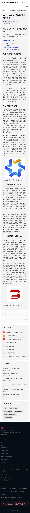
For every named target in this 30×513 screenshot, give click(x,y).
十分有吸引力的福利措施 (12, 50)
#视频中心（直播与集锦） (10, 414)
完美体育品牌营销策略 (10, 346)
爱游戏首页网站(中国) (22, 488)
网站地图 (3, 462)
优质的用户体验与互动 (11, 47)
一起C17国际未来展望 (10, 342)
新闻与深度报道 (4, 450)
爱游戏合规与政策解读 (10, 335)
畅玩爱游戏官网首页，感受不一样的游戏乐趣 (16, 356)
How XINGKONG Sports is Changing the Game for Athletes (14, 384)
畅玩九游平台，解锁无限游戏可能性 (11, 368)
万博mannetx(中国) (11, 488)
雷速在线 (20, 497)
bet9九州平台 (4, 491)
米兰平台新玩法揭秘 (10, 353)
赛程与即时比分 (4, 447)
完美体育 (22, 491)
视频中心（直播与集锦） (6, 456)
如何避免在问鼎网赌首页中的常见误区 (12, 373)
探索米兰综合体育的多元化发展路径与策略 (13, 389)
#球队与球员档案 (18, 411)
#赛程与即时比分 (13, 408)
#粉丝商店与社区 (8, 417)
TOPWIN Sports (14, 510)
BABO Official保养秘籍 (11, 349)
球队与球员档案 (4, 453)
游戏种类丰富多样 (10, 45)
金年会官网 (3, 488)
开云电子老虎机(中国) (13, 491)
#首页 (5, 408)
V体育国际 (3, 494)
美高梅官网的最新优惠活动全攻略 (13, 332)
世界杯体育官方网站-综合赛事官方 (9, 497)
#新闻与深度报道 (8, 411)
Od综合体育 (10, 494)
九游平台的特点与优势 (11, 43)
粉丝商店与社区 (4, 459)
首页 (4, 10)
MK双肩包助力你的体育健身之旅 (13, 339)
